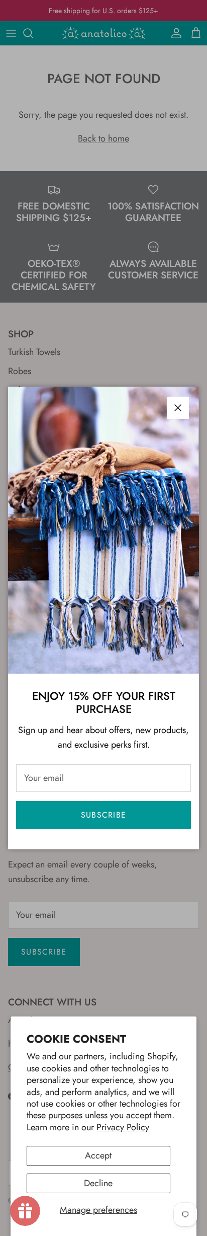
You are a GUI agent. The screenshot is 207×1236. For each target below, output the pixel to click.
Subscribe (104, 815)
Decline (98, 1183)
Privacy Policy (122, 1127)
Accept (98, 1155)
